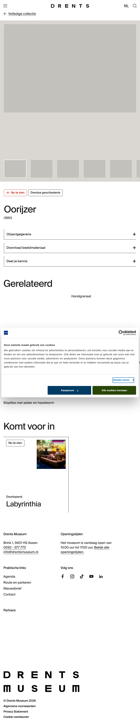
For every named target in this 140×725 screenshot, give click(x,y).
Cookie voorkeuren (16, 717)
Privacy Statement (15, 712)
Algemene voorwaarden (19, 706)
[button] (15, 169)
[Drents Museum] (70, 6)
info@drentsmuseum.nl (20, 552)
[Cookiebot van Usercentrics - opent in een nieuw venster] (121, 332)
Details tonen (121, 380)
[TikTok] (82, 576)
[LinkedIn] (101, 576)
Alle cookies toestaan (114, 390)
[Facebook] (63, 576)
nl (126, 6)
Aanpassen (67, 390)
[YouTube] (91, 576)
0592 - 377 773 (14, 547)
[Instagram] (72, 576)
